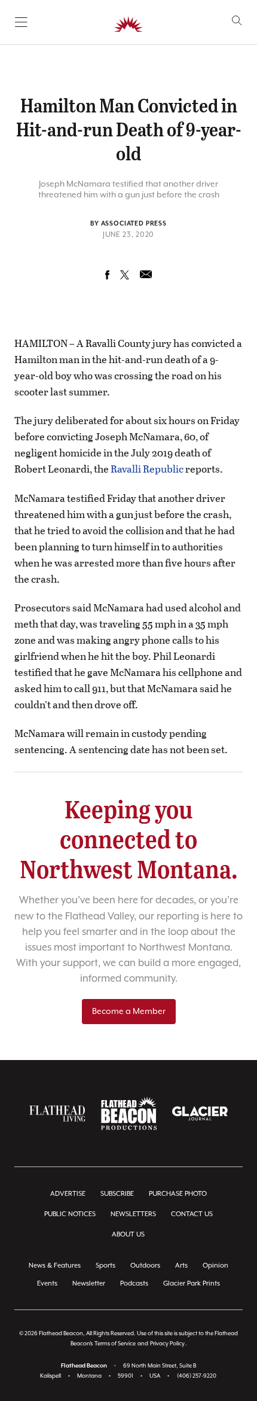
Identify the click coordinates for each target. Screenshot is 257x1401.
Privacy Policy (167, 1344)
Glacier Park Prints (191, 1283)
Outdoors (145, 1265)
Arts (181, 1265)
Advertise (67, 1194)
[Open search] (237, 20)
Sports (105, 1265)
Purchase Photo (178, 1194)
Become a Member (129, 1011)
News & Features (55, 1265)
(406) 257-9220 (196, 1376)
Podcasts (134, 1283)
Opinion (215, 1265)
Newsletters (133, 1214)
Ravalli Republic (147, 468)
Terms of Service (115, 1344)
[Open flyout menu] (21, 22)
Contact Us (192, 1214)
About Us (128, 1234)
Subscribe (117, 1194)
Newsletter (88, 1283)
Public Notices (70, 1214)
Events (47, 1283)
